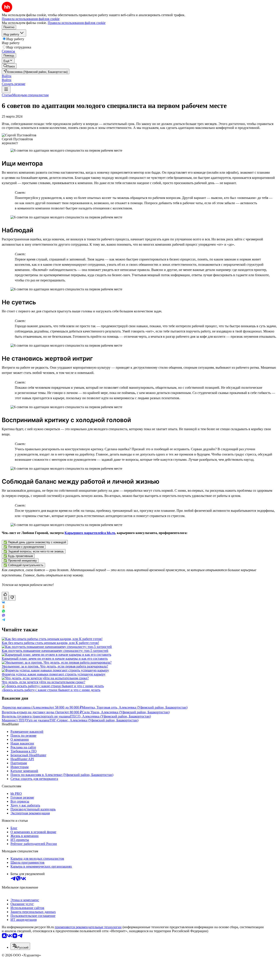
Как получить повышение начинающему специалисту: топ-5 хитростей (55, 650)
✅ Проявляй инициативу (20, 560)
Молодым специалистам (30, 95)
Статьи (7, 95)
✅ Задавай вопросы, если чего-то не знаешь (33, 551)
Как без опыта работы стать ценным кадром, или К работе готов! (50, 643)
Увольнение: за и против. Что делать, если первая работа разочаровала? (55, 666)
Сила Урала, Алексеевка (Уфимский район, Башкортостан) (126, 712)
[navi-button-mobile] (6, 89)
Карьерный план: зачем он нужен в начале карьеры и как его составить (55, 658)
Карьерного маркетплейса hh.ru (90, 533)
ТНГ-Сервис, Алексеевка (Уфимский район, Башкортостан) (93, 720)
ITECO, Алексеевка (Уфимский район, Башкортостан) (110, 716)
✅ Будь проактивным (18, 556)
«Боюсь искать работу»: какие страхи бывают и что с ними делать (51, 690)
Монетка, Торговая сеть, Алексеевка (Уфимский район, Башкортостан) (134, 707)
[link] (9, 66)
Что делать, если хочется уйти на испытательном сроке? (43, 682)
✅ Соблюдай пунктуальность (23, 565)
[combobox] (20, 946)
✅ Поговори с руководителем (23, 546)
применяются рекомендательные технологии (88, 927)
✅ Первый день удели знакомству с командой (34, 542)
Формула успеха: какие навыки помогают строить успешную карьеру (53, 674)
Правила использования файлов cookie (76, 23)
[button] (6, 76)
